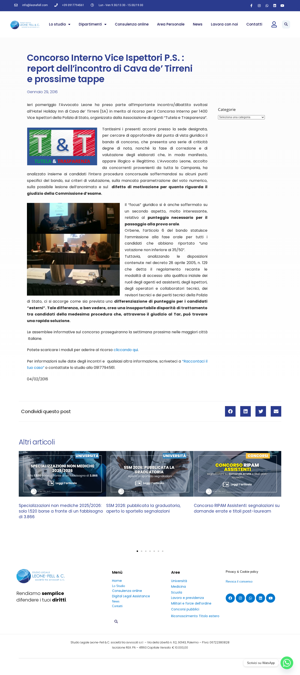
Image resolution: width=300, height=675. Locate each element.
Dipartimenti (90, 24)
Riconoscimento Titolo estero (195, 616)
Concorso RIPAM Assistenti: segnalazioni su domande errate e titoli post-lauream (237, 508)
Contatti (254, 24)
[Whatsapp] (267, 5)
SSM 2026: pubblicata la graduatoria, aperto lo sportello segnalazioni (143, 508)
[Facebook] (230, 598)
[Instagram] (259, 5)
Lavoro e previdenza (187, 597)
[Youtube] (282, 5)
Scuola (176, 592)
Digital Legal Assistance (131, 596)
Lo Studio (118, 586)
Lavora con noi (224, 24)
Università (179, 581)
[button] (286, 24)
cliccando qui (126, 349)
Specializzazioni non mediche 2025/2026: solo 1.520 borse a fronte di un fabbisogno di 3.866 (61, 511)
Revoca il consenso (239, 581)
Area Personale (170, 24)
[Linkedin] (274, 5)
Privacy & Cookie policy (242, 571)
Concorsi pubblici (185, 609)
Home (117, 580)
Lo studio (57, 24)
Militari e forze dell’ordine (191, 603)
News (197, 24)
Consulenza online (132, 24)
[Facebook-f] (251, 5)
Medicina (178, 586)
